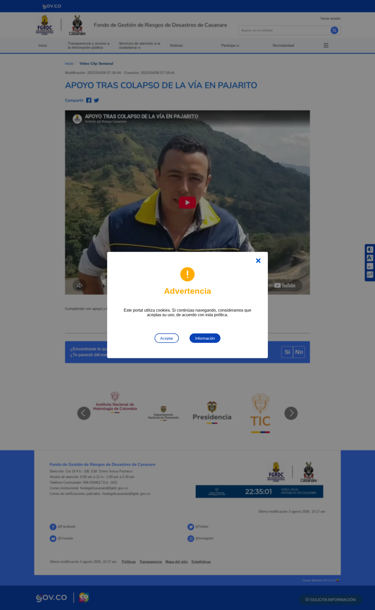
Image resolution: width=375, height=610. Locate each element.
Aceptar (166, 338)
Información (205, 338)
